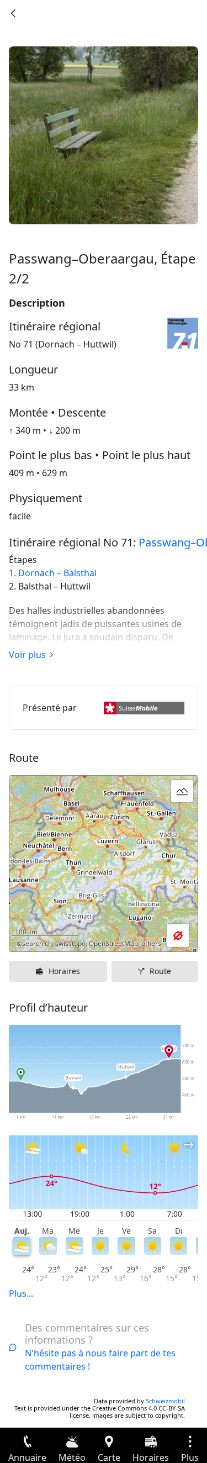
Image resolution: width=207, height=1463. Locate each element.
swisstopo (70, 943)
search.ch (37, 943)
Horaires (64, 971)
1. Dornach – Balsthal (53, 573)
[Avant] (13, 13)
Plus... (21, 1293)
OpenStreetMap (113, 943)
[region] (103, 863)
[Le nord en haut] (147, 936)
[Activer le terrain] (182, 791)
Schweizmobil (165, 1401)
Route (160, 971)
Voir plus (27, 655)
